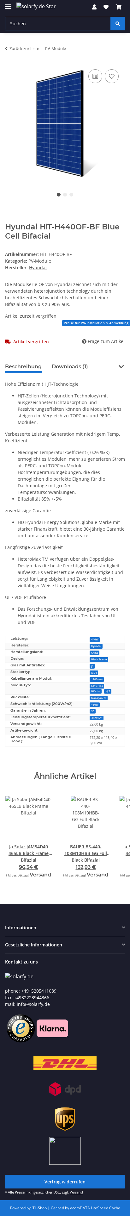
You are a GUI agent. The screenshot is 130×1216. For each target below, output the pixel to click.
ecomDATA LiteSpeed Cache (95, 1208)
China (94, 652)
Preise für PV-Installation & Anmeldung (96, 323)
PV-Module (39, 261)
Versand (40, 875)
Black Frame (99, 659)
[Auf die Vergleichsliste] (95, 76)
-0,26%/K (96, 718)
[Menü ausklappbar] (8, 4)
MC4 (94, 672)
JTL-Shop (40, 1208)
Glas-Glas (97, 686)
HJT (108, 691)
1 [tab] (59, 194)
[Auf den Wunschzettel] (112, 76)
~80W (94, 704)
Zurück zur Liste (24, 48)
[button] (94, 7)
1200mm (97, 679)
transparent (98, 698)
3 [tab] (71, 194)
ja (92, 666)
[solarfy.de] (19, 976)
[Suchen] (117, 23)
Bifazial (95, 691)
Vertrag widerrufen (65, 1182)
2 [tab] (65, 194)
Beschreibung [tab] (23, 367)
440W (94, 639)
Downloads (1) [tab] (70, 367)
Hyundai (96, 646)
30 (92, 711)
